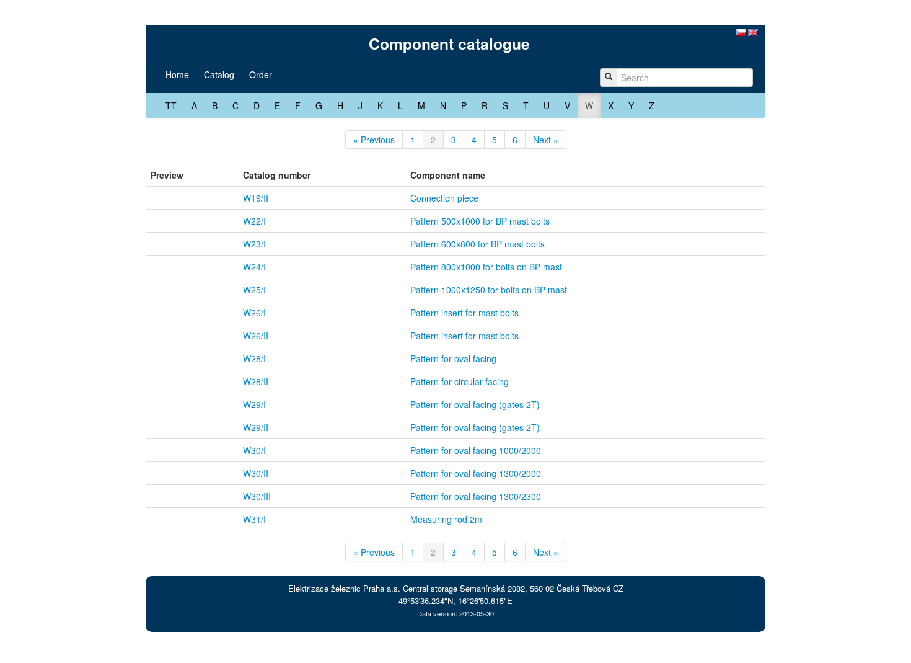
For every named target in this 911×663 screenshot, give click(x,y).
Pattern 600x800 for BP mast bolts (477, 244)
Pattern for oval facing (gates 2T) (475, 404)
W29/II (255, 427)
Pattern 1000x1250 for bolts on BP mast (488, 289)
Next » (545, 139)
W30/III (257, 496)
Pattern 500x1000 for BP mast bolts (480, 221)
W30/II (255, 473)
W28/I (254, 358)
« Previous (374, 139)
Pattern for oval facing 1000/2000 (475, 450)
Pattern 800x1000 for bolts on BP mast (486, 266)
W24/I (254, 266)
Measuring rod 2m (446, 519)
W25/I (254, 289)
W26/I (254, 312)
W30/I (254, 450)
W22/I (254, 221)
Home (177, 74)
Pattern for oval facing (453, 358)
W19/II (255, 198)
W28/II (255, 381)
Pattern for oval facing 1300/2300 (475, 496)
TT (171, 105)
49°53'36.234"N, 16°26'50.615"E (455, 601)
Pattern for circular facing (459, 381)
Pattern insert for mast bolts (464, 312)
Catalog (219, 74)
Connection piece (444, 198)
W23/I (254, 244)
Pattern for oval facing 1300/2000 (475, 473)
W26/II (255, 335)
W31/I (254, 519)
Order (260, 74)
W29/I (254, 404)
